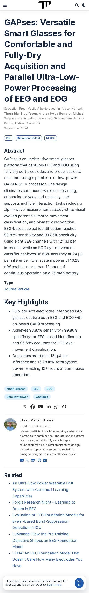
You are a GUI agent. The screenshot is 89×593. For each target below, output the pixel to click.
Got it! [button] (79, 583)
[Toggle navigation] (5, 5)
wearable (42, 396)
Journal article (16, 289)
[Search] (77, 5)
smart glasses (16, 388)
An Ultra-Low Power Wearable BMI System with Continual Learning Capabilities (42, 489)
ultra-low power (17, 396)
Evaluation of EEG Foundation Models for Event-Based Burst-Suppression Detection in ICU (48, 521)
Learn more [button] (54, 584)
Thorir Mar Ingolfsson (37, 420)
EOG (50, 388)
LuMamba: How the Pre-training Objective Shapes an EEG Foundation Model (44, 540)
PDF (8, 138)
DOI (52, 138)
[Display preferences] (84, 5)
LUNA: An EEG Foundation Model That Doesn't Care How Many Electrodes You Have (47, 559)
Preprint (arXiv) (30, 138)
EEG (36, 388)
